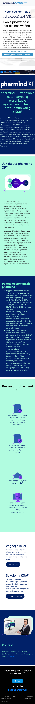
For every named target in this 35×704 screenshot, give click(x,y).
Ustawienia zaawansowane (17, 51)
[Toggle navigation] (30, 3)
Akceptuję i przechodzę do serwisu (17, 55)
